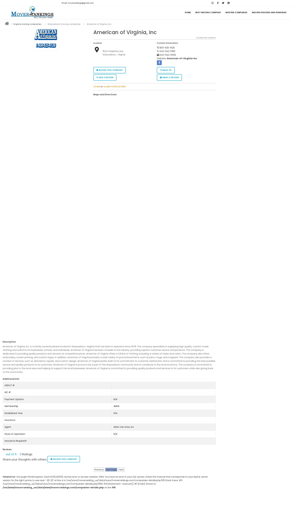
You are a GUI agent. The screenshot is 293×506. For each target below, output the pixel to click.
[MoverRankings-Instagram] (212, 3)
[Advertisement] (46, 313)
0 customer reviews (206, 37)
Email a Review (170, 77)
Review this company (110, 70)
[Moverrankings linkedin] (228, 3)
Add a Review (105, 77)
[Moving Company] (7, 24)
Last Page (111, 469)
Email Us (167, 70)
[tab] (153, 94)
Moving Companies (236, 12)
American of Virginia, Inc (125, 32)
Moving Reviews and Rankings (269, 12)
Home (188, 12)
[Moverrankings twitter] (223, 3)
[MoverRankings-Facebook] (218, 3)
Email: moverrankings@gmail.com (78, 3)
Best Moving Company (208, 12)
